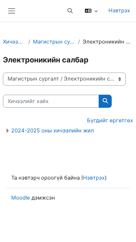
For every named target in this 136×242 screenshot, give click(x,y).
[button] (70, 11)
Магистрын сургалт (54, 41)
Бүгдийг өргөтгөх (110, 120)
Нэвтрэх (119, 10)
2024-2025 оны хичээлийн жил (52, 130)
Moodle (20, 197)
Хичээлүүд (14, 41)
